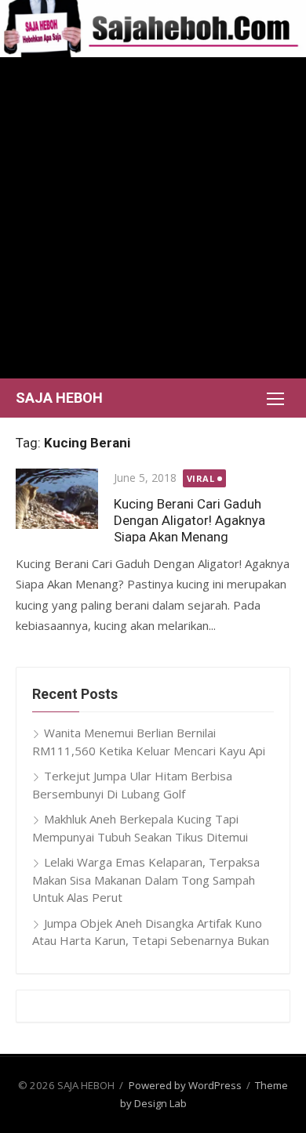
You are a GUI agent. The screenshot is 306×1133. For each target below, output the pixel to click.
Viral (201, 478)
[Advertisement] (153, 218)
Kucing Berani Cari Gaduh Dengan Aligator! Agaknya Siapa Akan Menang (189, 520)
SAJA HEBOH (59, 397)
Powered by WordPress (185, 1085)
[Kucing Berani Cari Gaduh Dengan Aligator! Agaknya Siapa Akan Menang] (57, 499)
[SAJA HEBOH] (153, 28)
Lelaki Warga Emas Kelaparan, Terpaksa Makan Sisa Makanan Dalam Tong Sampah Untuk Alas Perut (146, 879)
